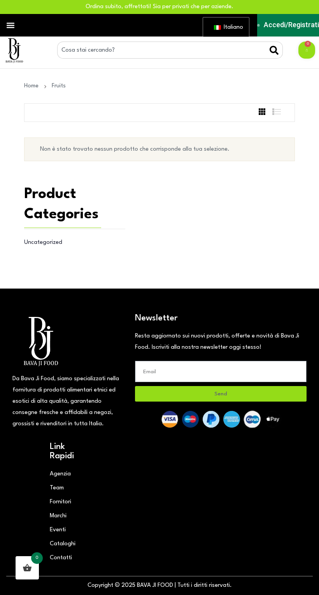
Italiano (231, 27)
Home (33, 86)
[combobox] (163, 50)
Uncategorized (43, 242)
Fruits (59, 86)
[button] (10, 25)
